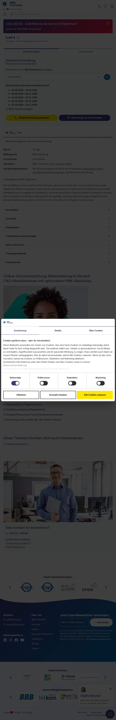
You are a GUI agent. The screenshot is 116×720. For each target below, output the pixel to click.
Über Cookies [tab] (96, 330)
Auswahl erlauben (58, 395)
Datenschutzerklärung (15, 365)
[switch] (44, 383)
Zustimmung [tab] (20, 330)
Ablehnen (21, 395)
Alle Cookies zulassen (95, 395)
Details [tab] (58, 330)
